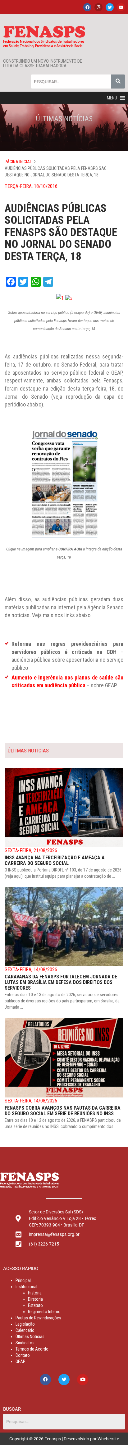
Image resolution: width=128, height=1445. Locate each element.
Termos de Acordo (32, 1349)
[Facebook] (87, 7)
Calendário (25, 1330)
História (35, 1292)
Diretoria (35, 1299)
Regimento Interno (44, 1311)
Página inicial (18, 161)
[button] (112, 98)
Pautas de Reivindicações (38, 1317)
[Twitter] (110, 7)
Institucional (26, 1286)
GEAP (20, 1361)
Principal (23, 1280)
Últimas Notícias (30, 1336)
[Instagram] (98, 7)
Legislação (25, 1324)
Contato (23, 1355)
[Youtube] (121, 7)
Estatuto (35, 1305)
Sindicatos (25, 1342)
